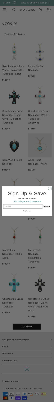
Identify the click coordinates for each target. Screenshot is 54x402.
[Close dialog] (50, 188)
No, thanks (27, 211)
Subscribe (46, 206)
